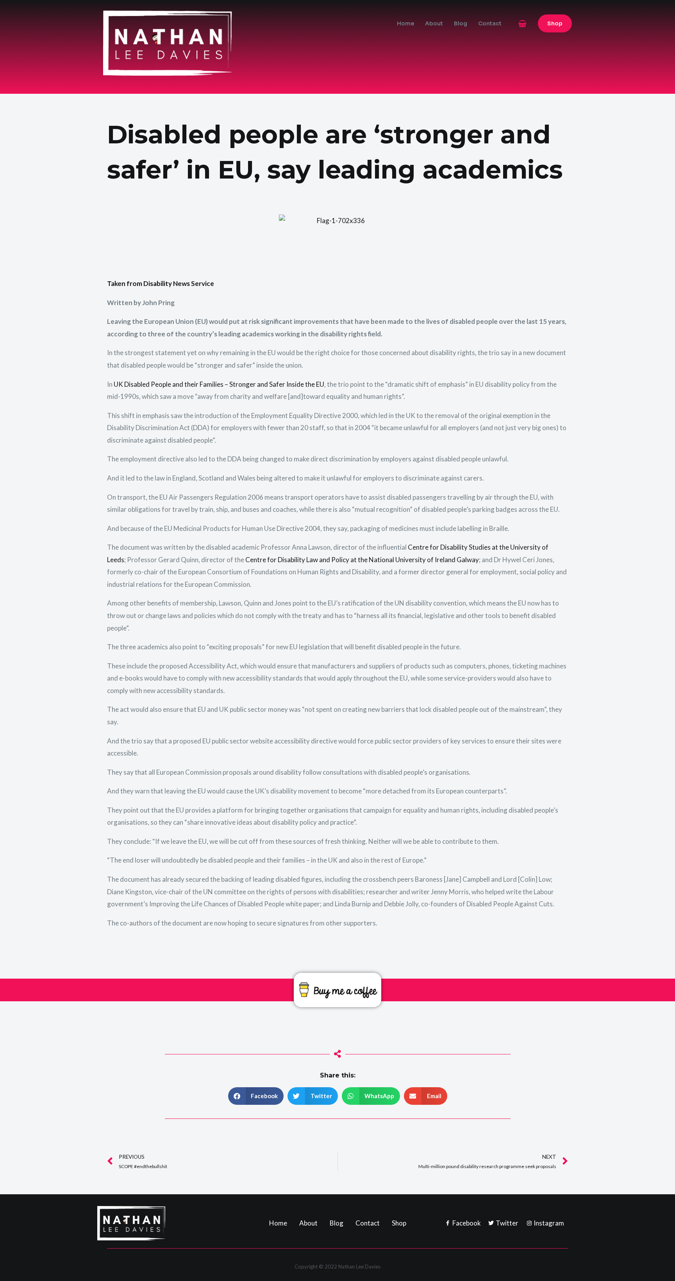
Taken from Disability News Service (160, 283)
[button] (555, 23)
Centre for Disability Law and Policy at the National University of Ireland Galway (362, 560)
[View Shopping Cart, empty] (522, 23)
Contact (490, 23)
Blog (460, 23)
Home (405, 23)
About (434, 23)
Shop (399, 1223)
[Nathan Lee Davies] (200, 42)
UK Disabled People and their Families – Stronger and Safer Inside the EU (219, 384)
